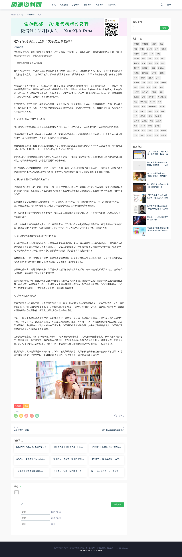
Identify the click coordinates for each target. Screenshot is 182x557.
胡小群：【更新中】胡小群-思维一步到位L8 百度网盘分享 (68, 459)
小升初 (136, 92)
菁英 (143, 58)
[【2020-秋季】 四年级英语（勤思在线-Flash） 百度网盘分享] (139, 154)
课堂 (150, 58)
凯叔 (142, 49)
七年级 (136, 54)
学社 (162, 63)
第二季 (152, 102)
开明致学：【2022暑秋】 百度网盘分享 (106, 459)
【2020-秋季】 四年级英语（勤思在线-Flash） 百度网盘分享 (157, 154)
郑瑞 (151, 121)
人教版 (144, 54)
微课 (162, 58)
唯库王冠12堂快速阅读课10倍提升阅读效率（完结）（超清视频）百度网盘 (158, 208)
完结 (135, 102)
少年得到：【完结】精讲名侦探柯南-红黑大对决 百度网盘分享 (106, 447)
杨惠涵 (136, 97)
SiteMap (99, 550)
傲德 (150, 116)
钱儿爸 (136, 58)
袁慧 (142, 135)
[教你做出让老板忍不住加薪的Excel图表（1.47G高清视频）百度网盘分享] (139, 165)
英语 (153, 68)
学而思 (154, 44)
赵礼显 (150, 78)
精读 (150, 82)
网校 (135, 49)
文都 (135, 111)
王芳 (135, 135)
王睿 (143, 106)
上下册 (142, 126)
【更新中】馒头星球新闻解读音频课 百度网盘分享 (31, 471)
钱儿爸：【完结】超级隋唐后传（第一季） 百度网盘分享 (67, 471)
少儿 (158, 78)
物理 (135, 87)
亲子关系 (18, 406)
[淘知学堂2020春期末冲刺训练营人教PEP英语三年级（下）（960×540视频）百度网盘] (139, 231)
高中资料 (100, 5)
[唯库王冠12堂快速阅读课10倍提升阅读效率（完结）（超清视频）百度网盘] (139, 209)
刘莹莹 (149, 135)
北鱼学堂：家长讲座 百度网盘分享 (31, 447)
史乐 (143, 63)
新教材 (136, 82)
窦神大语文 (152, 106)
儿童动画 (64, 5)
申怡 (159, 102)
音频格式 (161, 68)
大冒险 (144, 121)
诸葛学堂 (143, 102)
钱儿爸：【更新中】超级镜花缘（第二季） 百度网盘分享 (30, 459)
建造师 (162, 73)
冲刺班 (142, 78)
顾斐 (150, 111)
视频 (158, 54)
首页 (54, 5)
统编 (143, 82)
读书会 (157, 126)
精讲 (142, 87)
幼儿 (156, 130)
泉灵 (143, 130)
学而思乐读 (162, 97)
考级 (135, 116)
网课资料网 (26, 4)
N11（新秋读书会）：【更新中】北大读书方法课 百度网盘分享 (105, 471)
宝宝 (154, 87)
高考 (156, 58)
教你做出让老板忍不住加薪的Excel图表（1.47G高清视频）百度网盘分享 (157, 165)
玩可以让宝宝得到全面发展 (113, 430)
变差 (26, 406)
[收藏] (116, 416)
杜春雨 (154, 73)
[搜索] (162, 4)
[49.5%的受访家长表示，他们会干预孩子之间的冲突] (139, 176)
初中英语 (145, 73)
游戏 (143, 97)
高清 (150, 130)
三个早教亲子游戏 (21, 430)
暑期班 (163, 49)
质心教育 (158, 116)
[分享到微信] (16, 416)
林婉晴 (163, 130)
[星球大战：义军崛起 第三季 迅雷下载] (139, 220)
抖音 (135, 78)
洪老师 (136, 73)
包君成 (142, 111)
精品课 (142, 116)
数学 (156, 82)
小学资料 (76, 5)
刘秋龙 (136, 130)
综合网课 (112, 5)
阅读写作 (145, 68)
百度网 (136, 44)
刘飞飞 (136, 63)
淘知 (150, 126)
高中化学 (151, 97)
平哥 (148, 87)
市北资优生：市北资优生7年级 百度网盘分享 (68, 447)
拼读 (156, 63)
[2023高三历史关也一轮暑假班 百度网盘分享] (139, 187)
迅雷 (161, 44)
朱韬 (151, 54)
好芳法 (136, 106)
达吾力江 (145, 92)
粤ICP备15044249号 (87, 550)
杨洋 (156, 111)
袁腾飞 (136, 121)
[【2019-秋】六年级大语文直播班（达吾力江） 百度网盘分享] (139, 198)
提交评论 (117, 505)
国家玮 (163, 135)
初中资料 (88, 5)
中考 (162, 111)
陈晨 (156, 135)
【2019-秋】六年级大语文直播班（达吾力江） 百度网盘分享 (158, 197)
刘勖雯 (136, 68)
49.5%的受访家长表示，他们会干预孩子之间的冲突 (157, 176)
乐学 (161, 87)
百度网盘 (145, 44)
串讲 (161, 92)
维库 (135, 126)
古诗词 (154, 92)
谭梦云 (162, 106)
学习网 (149, 49)
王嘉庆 (158, 121)
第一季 (163, 82)
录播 (150, 63)
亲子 (156, 49)
